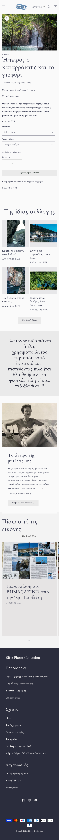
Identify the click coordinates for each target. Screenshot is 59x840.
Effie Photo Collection (33, 831)
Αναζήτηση (12, 787)
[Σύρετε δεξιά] (36, 640)
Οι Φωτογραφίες (15, 732)
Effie (8, 718)
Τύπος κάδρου (8, 139)
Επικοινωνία (13, 697)
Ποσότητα (6, 157)
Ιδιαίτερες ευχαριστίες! (18, 746)
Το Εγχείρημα (13, 725)
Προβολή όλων (29, 320)
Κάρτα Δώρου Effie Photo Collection (26, 753)
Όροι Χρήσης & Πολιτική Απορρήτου (27, 676)
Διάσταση (6, 126)
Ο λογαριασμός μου (17, 773)
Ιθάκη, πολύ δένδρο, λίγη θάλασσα (38, 301)
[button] (3, 7)
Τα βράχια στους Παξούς (13, 299)
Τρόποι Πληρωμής (16, 690)
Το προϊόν (11, 739)
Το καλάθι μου (14, 780)
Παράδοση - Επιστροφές (19, 683)
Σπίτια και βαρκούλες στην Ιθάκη (40, 254)
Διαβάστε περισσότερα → (23, 503)
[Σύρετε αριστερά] (23, 640)
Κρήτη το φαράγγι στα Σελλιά (14, 252)
